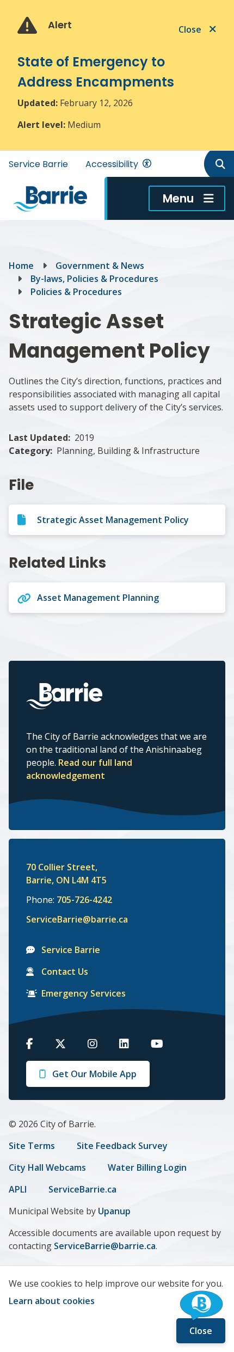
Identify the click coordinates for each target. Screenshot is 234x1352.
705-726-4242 (84, 900)
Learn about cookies (52, 1301)
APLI (18, 1189)
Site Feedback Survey (122, 1146)
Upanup (114, 1211)
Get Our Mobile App (94, 1074)
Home (21, 266)
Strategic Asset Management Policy (113, 520)
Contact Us (64, 972)
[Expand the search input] (218, 164)
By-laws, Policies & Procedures (94, 279)
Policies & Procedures (76, 292)
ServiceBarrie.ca (82, 1189)
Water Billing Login (147, 1167)
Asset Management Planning (98, 598)
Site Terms (32, 1146)
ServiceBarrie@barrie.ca (69, 919)
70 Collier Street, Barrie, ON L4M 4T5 (66, 873)
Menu (178, 198)
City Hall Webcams (47, 1167)
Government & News (100, 266)
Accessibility (111, 164)
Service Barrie (38, 164)
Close (200, 1331)
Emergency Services (83, 993)
